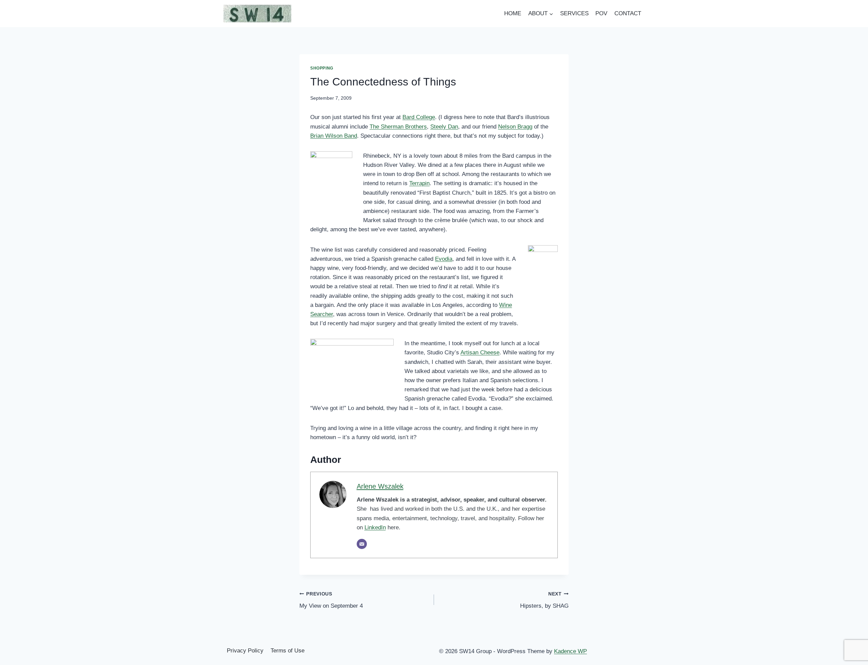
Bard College (418, 117)
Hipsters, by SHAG (544, 600)
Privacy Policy (245, 650)
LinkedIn (375, 527)
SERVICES (574, 13)
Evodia (443, 259)
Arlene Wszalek (380, 486)
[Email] (362, 544)
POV (601, 13)
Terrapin (419, 183)
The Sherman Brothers (398, 126)
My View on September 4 (331, 600)
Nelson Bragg (515, 126)
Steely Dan (444, 126)
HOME (512, 13)
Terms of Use (287, 650)
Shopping (321, 68)
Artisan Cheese (479, 352)
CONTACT (627, 13)
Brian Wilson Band (333, 136)
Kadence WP (570, 651)
